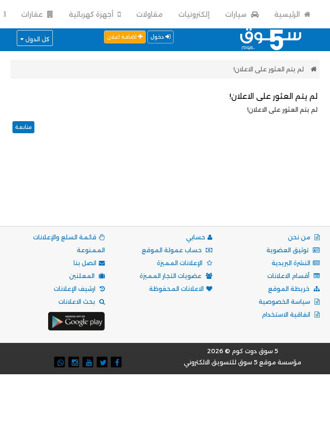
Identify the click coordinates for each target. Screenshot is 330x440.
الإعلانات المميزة (180, 263)
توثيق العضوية (288, 250)
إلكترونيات (194, 14)
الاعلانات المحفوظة (176, 289)
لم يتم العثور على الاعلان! (268, 69)
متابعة (23, 127)
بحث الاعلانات (77, 302)
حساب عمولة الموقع (172, 250)
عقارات (33, 14)
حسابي (195, 237)
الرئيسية (288, 14)
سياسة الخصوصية (285, 302)
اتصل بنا (84, 263)
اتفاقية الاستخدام (287, 314)
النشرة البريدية (291, 263)
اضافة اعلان (122, 37)
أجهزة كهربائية (92, 14)
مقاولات (149, 14)
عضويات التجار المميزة (171, 276)
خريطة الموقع (289, 289)
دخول (157, 37)
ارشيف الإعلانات (75, 289)
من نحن (300, 237)
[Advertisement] (163, 190)
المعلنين (82, 276)
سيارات (236, 14)
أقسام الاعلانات (289, 276)
